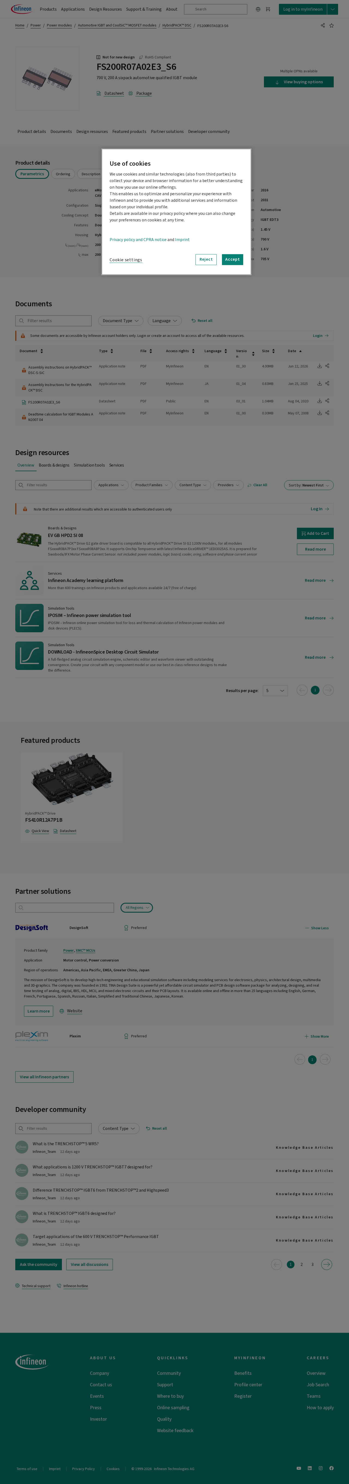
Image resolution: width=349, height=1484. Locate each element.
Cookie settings (126, 260)
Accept (232, 259)
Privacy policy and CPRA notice (138, 240)
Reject (206, 259)
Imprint (182, 240)
